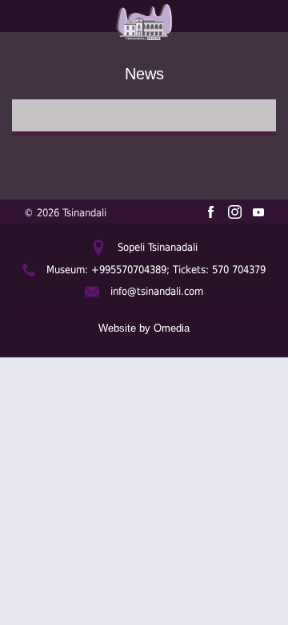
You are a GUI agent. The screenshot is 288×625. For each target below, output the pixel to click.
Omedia (172, 328)
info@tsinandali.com (156, 291)
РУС (19, 51)
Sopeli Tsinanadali (158, 247)
